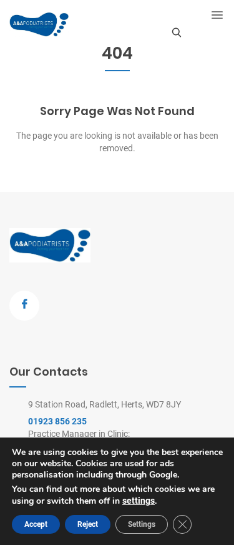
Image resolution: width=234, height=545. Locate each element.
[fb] (24, 306)
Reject (87, 524)
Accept (35, 524)
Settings (141, 524)
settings (138, 501)
